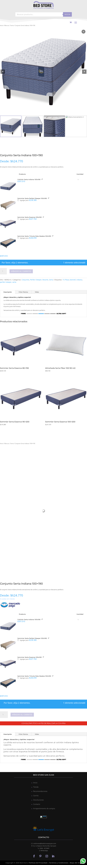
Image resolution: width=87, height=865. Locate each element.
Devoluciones (38, 800)
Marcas (6, 25)
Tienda (35, 787)
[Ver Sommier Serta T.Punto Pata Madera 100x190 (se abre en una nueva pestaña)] (53, 236)
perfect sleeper (6, 282)
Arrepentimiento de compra (44, 808)
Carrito (36, 795)
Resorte (45, 280)
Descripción (8, 292)
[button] (84, 71)
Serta (12, 25)
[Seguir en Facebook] (34, 856)
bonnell (73, 280)
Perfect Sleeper (36, 280)
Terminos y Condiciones (58, 863)
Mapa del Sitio (76, 863)
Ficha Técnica (23, 292)
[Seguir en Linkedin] (53, 856)
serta (14, 282)
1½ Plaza (66, 280)
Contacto (36, 804)
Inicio (1, 25)
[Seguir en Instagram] (46, 856)
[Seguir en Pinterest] (40, 856)
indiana (79, 280)
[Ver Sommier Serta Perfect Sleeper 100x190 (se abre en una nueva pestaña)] (49, 198)
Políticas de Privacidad (38, 863)
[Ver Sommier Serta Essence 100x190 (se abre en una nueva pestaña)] (43, 217)
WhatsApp (44, 850)
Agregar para (28, 200)
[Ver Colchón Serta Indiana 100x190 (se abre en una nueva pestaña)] (42, 179)
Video (37, 292)
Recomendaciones (40, 791)
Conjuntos (25, 280)
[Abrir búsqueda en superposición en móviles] (43, 14)
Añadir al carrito (21, 271)
